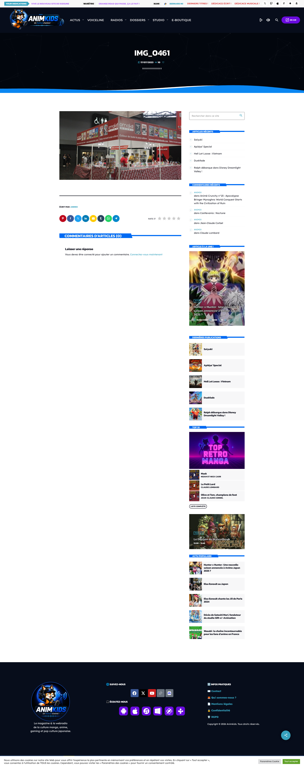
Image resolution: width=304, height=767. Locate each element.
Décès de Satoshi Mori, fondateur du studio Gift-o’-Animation (222, 616)
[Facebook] (284, 4)
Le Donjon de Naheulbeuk (212, 539)
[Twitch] (271, 4)
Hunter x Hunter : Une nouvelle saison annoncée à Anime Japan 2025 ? (216, 310)
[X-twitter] (143, 693)
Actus (197, 301)
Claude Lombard (209, 232)
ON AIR (290, 20)
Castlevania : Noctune (212, 213)
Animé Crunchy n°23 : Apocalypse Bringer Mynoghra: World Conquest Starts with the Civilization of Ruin (218, 199)
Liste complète (198, 506)
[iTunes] (277, 4)
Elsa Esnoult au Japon (216, 584)
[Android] (290, 4)
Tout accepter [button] (291, 761)
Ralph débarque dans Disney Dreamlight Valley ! (220, 414)
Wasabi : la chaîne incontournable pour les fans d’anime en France (223, 632)
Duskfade (199, 160)
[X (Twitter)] (265, 4)
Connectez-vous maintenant (146, 254)
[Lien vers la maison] (37, 20)
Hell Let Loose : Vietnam (208, 153)
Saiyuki (198, 139)
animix (74, 207)
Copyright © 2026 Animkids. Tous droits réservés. (233, 724)
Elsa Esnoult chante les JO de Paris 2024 (223, 600)
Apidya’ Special (203, 146)
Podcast (199, 533)
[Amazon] (296, 4)
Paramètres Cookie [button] (269, 761)
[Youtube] (152, 693)
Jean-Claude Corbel (211, 223)
